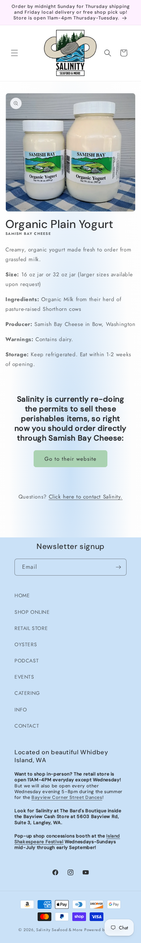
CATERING (27, 693)
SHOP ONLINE (32, 612)
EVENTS (24, 676)
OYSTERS (25, 644)
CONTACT (26, 725)
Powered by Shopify (103, 930)
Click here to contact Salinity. (86, 497)
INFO (20, 709)
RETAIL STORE (31, 628)
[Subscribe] (118, 567)
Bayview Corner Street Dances (66, 797)
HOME (22, 595)
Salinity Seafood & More (59, 930)
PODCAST (26, 660)
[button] (14, 53)
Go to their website (70, 459)
